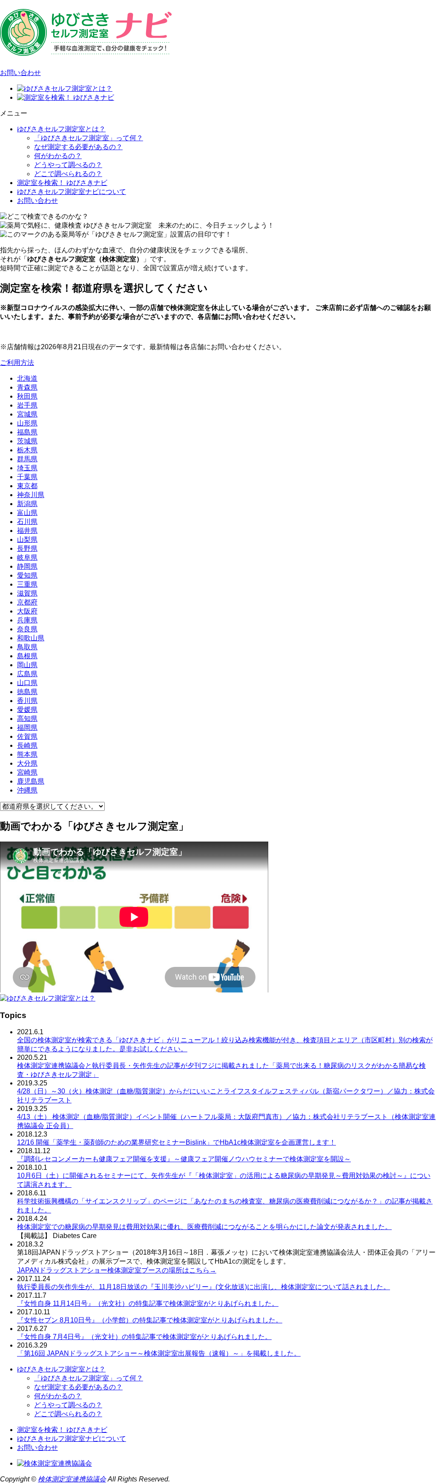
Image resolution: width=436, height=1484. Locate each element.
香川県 (27, 700)
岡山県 (27, 664)
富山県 (27, 512)
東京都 (27, 485)
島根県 (27, 656)
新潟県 (27, 503)
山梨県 (27, 539)
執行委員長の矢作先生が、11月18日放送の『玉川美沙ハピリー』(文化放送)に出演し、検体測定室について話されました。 (203, 1286)
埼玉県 (27, 468)
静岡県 (27, 566)
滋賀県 (27, 593)
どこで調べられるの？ (68, 173)
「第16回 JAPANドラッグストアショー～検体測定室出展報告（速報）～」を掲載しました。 (159, 1353)
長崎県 (27, 745)
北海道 (27, 378)
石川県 (27, 521)
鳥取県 (27, 647)
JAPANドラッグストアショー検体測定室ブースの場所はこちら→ (116, 1270)
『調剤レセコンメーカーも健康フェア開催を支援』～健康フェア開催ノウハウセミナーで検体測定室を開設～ (184, 1159)
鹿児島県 (30, 781)
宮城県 (27, 414)
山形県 (27, 423)
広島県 (27, 673)
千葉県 (27, 476)
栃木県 (27, 450)
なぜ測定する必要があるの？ (78, 146)
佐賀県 (27, 736)
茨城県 (27, 441)
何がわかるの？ (58, 155)
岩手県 (27, 405)
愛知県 (27, 575)
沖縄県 (27, 790)
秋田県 (27, 396)
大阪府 (27, 611)
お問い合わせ (20, 72)
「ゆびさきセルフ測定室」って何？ (88, 138)
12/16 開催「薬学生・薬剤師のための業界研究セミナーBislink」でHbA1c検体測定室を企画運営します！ (176, 1142)
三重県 (27, 584)
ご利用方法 (17, 362)
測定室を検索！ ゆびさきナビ (62, 182)
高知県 (27, 718)
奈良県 (27, 629)
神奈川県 (30, 494)
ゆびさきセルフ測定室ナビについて (71, 191)
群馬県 (27, 459)
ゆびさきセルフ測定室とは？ (61, 129)
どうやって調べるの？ (68, 164)
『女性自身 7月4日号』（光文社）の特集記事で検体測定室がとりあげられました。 (144, 1336)
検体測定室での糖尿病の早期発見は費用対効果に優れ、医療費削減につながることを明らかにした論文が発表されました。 (204, 1226)
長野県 (27, 548)
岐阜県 (27, 557)
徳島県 (27, 691)
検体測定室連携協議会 (72, 1479)
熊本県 (27, 754)
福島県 (27, 432)
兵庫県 (27, 620)
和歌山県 (30, 638)
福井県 (27, 530)
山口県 (27, 682)
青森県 (27, 387)
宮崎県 (27, 772)
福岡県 (27, 727)
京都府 (27, 602)
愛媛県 (27, 709)
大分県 (27, 763)
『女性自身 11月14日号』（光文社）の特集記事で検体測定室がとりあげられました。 (147, 1303)
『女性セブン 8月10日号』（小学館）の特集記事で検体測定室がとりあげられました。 (149, 1320)
